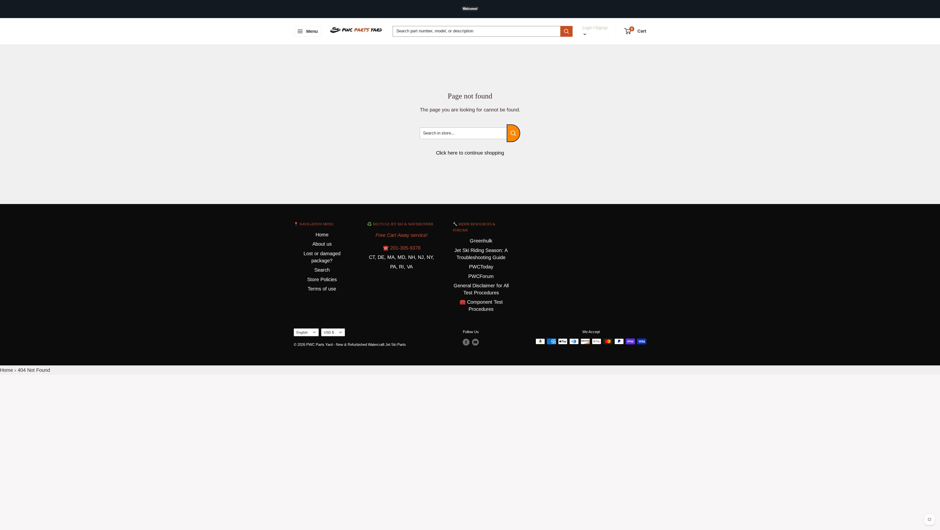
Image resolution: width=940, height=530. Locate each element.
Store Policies (322, 279)
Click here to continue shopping (470, 153)
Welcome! (470, 9)
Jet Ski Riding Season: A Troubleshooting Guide (481, 254)
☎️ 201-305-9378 (402, 248)
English (302, 332)
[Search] (566, 31)
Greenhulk (481, 240)
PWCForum (481, 276)
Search (322, 270)
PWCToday (481, 266)
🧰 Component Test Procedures (481, 305)
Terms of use (322, 288)
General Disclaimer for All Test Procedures (481, 289)
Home (322, 234)
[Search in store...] (513, 133)
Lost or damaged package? (322, 257)
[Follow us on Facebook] (466, 342)
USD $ (329, 332)
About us (322, 244)
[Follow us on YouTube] (475, 342)
